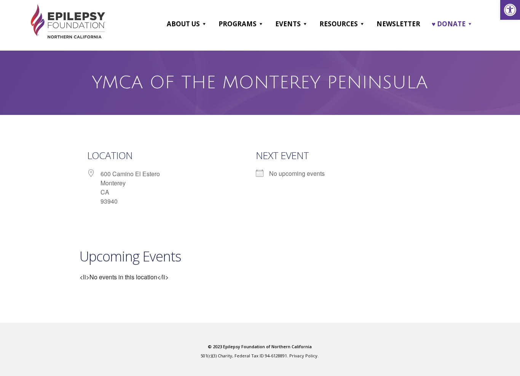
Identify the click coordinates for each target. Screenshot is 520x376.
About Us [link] (183, 23)
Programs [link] (238, 23)
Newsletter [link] (398, 23)
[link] (510, 10)
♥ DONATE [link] (449, 23)
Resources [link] (338, 23)
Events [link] (288, 23)
